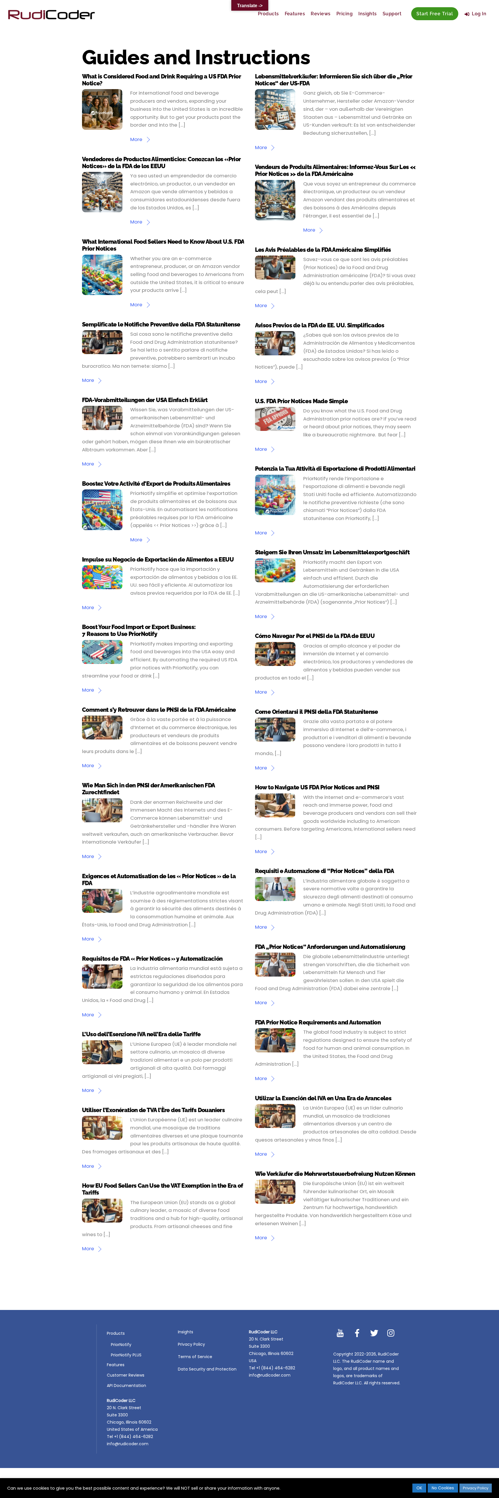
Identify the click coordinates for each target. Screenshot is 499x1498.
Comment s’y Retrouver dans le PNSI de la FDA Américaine (159, 709)
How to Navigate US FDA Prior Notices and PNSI (317, 787)
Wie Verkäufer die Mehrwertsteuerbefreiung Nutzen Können (335, 1173)
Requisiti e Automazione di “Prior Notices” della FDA (324, 871)
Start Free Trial (434, 13)
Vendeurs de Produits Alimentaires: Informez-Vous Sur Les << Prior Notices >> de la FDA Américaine (335, 170)
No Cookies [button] (443, 1488)
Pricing (344, 13)
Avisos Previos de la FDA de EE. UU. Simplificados (319, 325)
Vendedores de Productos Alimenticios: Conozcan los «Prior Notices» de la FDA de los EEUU (161, 163)
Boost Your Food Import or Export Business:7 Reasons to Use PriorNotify (139, 630)
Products (268, 13)
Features (295, 13)
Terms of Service (195, 1357)
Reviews (320, 13)
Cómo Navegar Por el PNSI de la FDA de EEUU (315, 635)
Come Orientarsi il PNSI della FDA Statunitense (316, 711)
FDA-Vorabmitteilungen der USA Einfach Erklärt (145, 400)
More (136, 139)
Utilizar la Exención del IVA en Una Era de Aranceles (323, 1098)
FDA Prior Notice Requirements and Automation (318, 1022)
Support (392, 13)
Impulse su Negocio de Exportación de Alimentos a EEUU (158, 559)
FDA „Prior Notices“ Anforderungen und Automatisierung (330, 946)
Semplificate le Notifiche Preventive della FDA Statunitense (161, 324)
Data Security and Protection (207, 1369)
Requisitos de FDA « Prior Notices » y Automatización (152, 958)
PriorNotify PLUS (126, 1355)
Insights (367, 13)
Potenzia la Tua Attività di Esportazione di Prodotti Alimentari (335, 468)
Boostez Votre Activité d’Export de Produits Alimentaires (156, 483)
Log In (478, 13)
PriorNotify (121, 1344)
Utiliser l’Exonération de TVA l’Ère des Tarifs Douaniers (153, 1110)
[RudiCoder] (51, 17)
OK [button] (419, 1488)
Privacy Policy (191, 1344)
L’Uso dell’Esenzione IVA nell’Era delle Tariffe (141, 1034)
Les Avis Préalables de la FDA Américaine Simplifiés (323, 249)
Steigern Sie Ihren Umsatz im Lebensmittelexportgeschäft (332, 552)
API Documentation (126, 1385)
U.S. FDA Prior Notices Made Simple (301, 401)
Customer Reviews (125, 1375)
